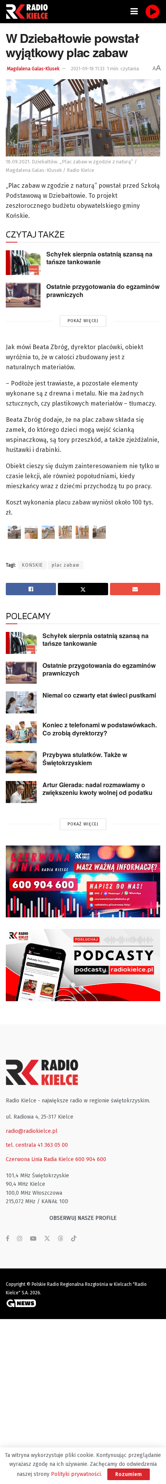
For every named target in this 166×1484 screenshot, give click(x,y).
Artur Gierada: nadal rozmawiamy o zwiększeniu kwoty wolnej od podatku (97, 788)
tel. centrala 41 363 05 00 (37, 1145)
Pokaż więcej (83, 320)
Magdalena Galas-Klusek (33, 68)
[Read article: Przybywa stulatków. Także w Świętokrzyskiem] (21, 762)
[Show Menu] (134, 11)
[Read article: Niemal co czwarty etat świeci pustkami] (21, 702)
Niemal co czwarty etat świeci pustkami (99, 695)
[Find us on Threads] (60, 1238)
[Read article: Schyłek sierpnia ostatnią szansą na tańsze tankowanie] (23, 262)
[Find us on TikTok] (73, 1238)
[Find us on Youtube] (33, 1238)
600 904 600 (90, 1159)
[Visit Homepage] (29, 11)
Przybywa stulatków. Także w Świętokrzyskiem (84, 758)
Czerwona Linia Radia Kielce (40, 1159)
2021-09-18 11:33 (88, 68)
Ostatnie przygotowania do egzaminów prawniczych (102, 290)
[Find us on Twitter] (47, 1238)
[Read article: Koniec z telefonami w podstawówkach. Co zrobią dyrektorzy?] (21, 732)
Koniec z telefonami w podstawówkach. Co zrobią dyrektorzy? (99, 728)
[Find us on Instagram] (19, 1238)
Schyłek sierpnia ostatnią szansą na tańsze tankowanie (99, 258)
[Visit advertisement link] (83, 882)
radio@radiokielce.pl (32, 1131)
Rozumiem (128, 1474)
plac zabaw (66, 565)
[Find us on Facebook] (7, 1238)
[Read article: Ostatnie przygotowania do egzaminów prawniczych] (23, 295)
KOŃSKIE (32, 565)
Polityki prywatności (76, 1474)
